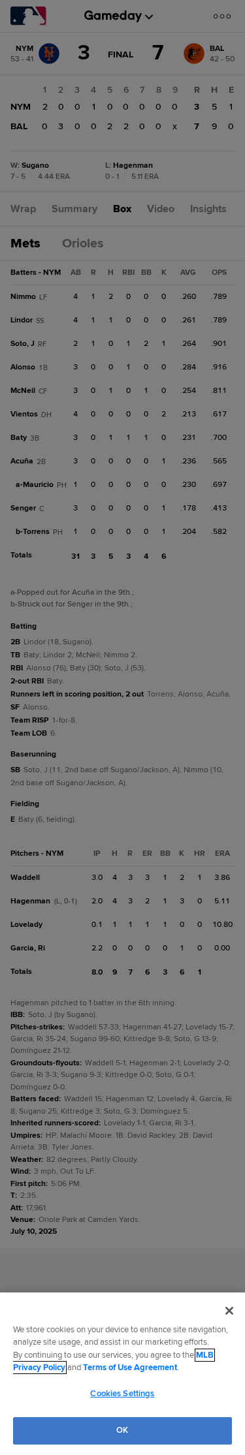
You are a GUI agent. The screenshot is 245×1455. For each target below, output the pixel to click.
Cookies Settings (122, 1393)
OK (122, 1430)
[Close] (229, 1310)
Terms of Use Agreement (130, 1367)
